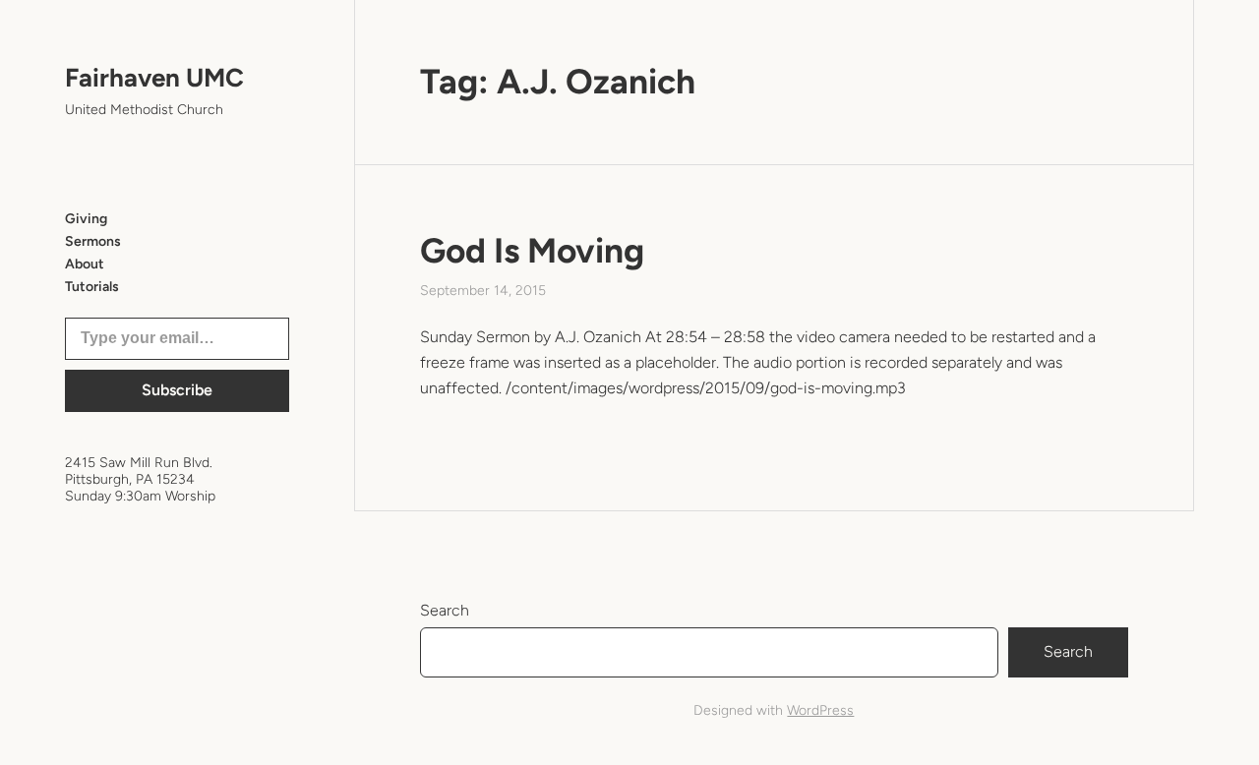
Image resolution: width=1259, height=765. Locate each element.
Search (444, 610)
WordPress (820, 710)
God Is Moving (532, 250)
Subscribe (177, 390)
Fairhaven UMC (154, 77)
